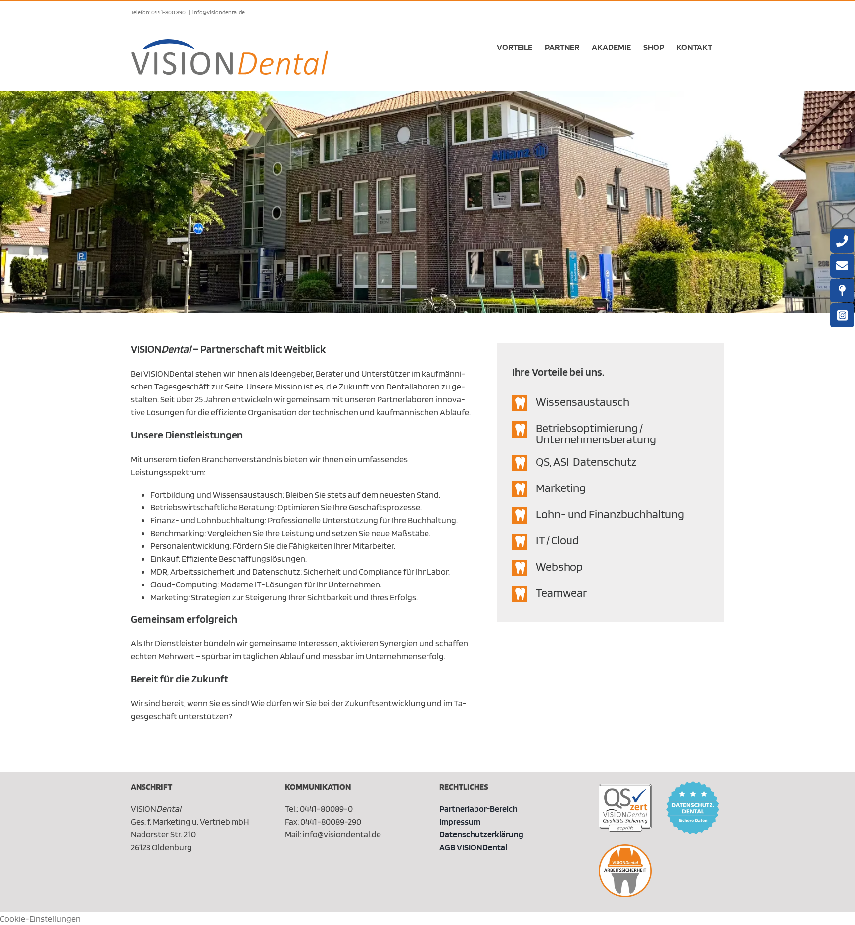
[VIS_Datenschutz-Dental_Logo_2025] (692, 785)
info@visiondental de (218, 12)
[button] (611, 403)
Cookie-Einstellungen (40, 918)
